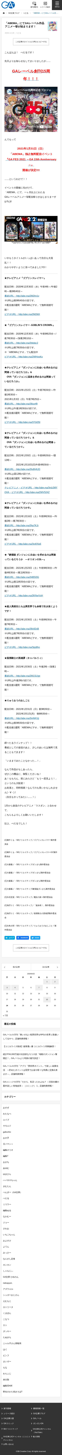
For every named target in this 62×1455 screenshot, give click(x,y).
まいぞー (7, 1361)
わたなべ (7, 1114)
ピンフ (6, 1355)
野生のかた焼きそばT (12, 1392)
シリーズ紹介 (9, 1413)
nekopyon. (8, 1283)
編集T (5, 1156)
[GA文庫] (8, 4)
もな (5, 1367)
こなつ (6, 1319)
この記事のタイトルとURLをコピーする (31, 42)
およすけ (7, 1240)
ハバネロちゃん (10, 1180)
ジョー (6, 1222)
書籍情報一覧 (38, 1408)
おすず (6, 1108)
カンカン (7, 1265)
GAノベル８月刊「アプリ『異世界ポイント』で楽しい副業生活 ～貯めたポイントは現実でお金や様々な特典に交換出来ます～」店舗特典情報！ (30, 1070)
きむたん (7, 1186)
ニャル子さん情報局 (12, 1343)
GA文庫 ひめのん (11, 1277)
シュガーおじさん (11, 1295)
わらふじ (7, 1373)
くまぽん (7, 1313)
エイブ (6, 1120)
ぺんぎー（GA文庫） (12, 1192)
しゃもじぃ (8, 1271)
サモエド (7, 1126)
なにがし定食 (9, 1259)
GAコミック (9, 1423)
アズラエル (8, 1289)
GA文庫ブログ (39, 1413)
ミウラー (7, 1204)
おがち (6, 1162)
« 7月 (5, 1015)
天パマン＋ (8, 1144)
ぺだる (18, 33)
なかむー (7, 1216)
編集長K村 (7, 1386)
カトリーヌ (8, 1307)
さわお (6, 1228)
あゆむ (6, 1168)
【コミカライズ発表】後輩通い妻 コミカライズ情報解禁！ (29, 1046)
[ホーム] (4, 13)
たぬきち (7, 1337)
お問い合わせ (8, 1444)
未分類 (6, 1379)
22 (47, 999)
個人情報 (36, 1437)
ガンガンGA (38, 1423)
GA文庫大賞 (9, 1418)
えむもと (7, 1301)
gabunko (7, 1132)
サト (5, 1325)
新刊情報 (7, 1408)
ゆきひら (7, 1174)
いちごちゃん (9, 1234)
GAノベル (37, 1418)
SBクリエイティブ (10, 1429)
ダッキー (7, 1331)
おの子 (6, 1138)
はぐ (5, 1349)
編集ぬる (7, 1210)
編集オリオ (8, 1150)
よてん (6, 1247)
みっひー (7, 1253)
